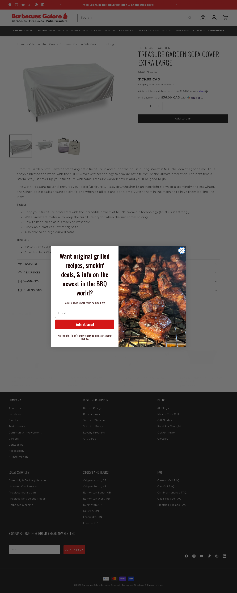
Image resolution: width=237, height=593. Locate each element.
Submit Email (84, 324)
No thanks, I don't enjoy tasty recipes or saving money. (85, 337)
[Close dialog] (182, 250)
